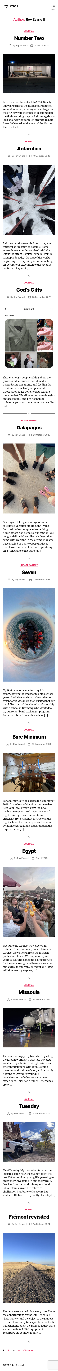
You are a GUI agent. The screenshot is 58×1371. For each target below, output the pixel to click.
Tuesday (29, 1106)
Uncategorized (29, 420)
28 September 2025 (42, 744)
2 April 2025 (42, 858)
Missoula (28, 992)
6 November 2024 (42, 1113)
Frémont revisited (29, 1217)
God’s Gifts (29, 290)
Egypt (29, 851)
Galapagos (29, 427)
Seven (29, 572)
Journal (29, 31)
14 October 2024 (41, 1224)
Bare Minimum (29, 737)
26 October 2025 (41, 434)
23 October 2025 (41, 579)
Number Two (29, 38)
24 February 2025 (42, 999)
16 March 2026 (41, 45)
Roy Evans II (10, 6)
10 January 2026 (41, 156)
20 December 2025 (41, 297)
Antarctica (29, 148)
